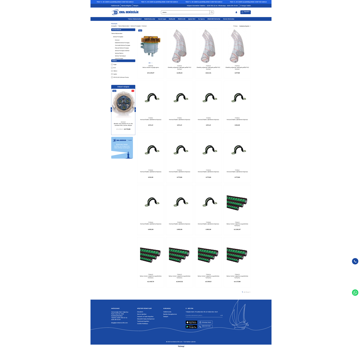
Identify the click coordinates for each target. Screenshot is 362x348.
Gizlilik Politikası (142, 323)
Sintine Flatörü (119, 53)
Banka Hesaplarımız (170, 314)
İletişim (135, 6)
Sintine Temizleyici (120, 56)
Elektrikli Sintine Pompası (122, 42)
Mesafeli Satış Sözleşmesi (146, 319)
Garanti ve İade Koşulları (145, 316)
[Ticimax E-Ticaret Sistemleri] (181, 347)
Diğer (115, 64)
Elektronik (181, 19)
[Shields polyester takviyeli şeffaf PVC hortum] (179, 46)
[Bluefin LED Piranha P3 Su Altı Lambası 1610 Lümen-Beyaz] (123, 104)
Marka (114, 60)
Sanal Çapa (162, 19)
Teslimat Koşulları (143, 321)
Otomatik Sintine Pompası (122, 45)
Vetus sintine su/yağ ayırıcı (150, 67)
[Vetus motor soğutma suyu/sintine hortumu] (237, 203)
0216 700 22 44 (212, 6)
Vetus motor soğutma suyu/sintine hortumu (237, 224)
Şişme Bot (191, 19)
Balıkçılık (172, 19)
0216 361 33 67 (116, 319)
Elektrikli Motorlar (214, 19)
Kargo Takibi (246, 6)
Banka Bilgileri (126, 6)
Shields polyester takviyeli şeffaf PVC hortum (179, 68)
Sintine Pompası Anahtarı (122, 50)
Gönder (221, 315)
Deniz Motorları (228, 19)
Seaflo (115, 74)
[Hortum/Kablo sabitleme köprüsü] (150, 98)
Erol (114, 67)
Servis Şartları (141, 314)
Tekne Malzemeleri (135, 19)
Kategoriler (116, 29)
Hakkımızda (115, 6)
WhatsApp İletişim (206, 322)
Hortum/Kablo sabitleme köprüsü (150, 119)
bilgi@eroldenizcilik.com (119, 322)
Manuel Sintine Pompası (122, 48)
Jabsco (115, 71)
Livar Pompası (119, 58)
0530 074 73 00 (232, 6)
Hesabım (140, 312)
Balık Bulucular (149, 19)
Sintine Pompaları (118, 36)
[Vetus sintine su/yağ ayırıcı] (150, 46)
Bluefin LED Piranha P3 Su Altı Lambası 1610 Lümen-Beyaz (123, 124)
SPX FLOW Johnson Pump (121, 77)
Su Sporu (201, 19)
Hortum (117, 40)
